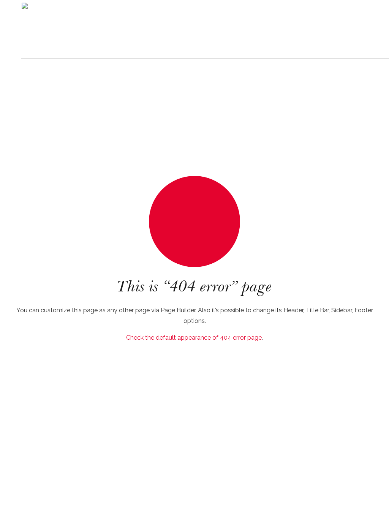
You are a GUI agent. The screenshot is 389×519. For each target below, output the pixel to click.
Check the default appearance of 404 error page (194, 337)
